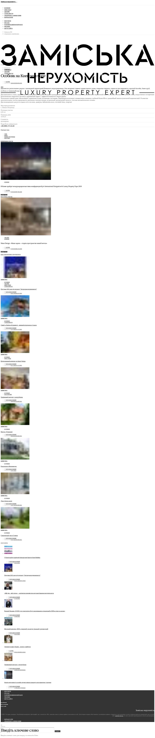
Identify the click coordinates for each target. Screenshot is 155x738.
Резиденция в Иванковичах (9, 466)
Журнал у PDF (8, 32)
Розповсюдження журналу (13, 24)
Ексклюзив (8, 394)
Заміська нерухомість (8, 2)
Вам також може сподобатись (11, 254)
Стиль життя (8, 13)
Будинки (7, 8)
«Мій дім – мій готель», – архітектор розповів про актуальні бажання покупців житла (29, 593)
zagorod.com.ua (119, 716)
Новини (6, 182)
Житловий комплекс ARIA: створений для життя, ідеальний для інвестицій (26, 629)
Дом (5, 134)
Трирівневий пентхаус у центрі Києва (12, 397)
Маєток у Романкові (6, 432)
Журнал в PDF (8, 17)
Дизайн (7, 11)
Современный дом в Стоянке (9, 535)
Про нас (7, 23)
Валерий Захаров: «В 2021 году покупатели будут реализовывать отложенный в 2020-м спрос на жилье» (34, 611)
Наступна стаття (6, 196)
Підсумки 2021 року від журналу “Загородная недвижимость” (19, 289)
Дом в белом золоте (6, 501)
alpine (8, 81)
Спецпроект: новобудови (12, 15)
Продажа (7, 138)
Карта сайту (8, 28)
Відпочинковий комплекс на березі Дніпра (13, 361)
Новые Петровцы (9, 136)
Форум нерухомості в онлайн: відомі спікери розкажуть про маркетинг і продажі (27, 682)
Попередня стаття (7, 141)
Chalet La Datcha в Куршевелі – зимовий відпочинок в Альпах (19, 325)
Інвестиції (7, 10)
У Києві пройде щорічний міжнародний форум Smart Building (22, 557)
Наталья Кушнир (11, 292)
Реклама (7, 26)
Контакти (7, 21)
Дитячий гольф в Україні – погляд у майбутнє (17, 647)
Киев (5, 135)
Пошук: (3, 726)
